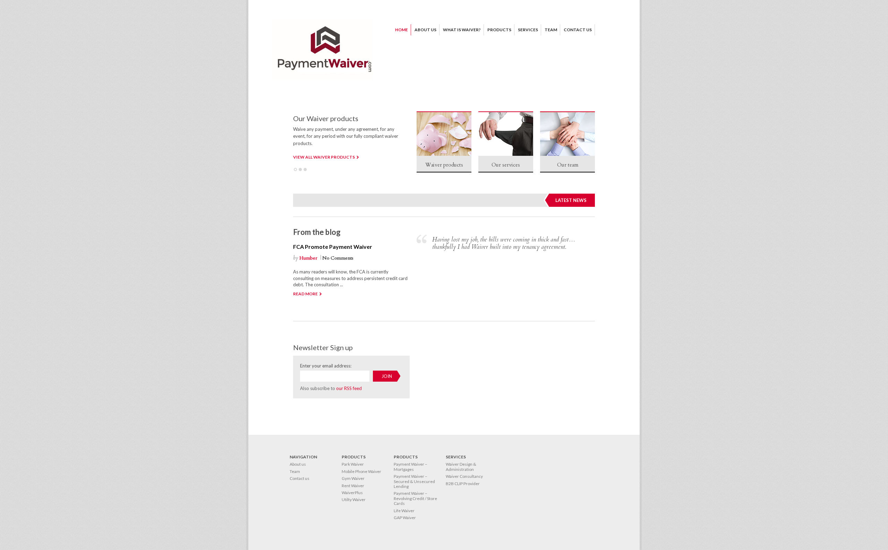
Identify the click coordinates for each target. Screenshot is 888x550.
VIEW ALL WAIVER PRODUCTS (324, 157)
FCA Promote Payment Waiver (332, 246)
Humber (308, 258)
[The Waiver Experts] (322, 78)
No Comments (337, 258)
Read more (305, 293)
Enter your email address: (325, 366)
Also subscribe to (331, 388)
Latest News (571, 200)
